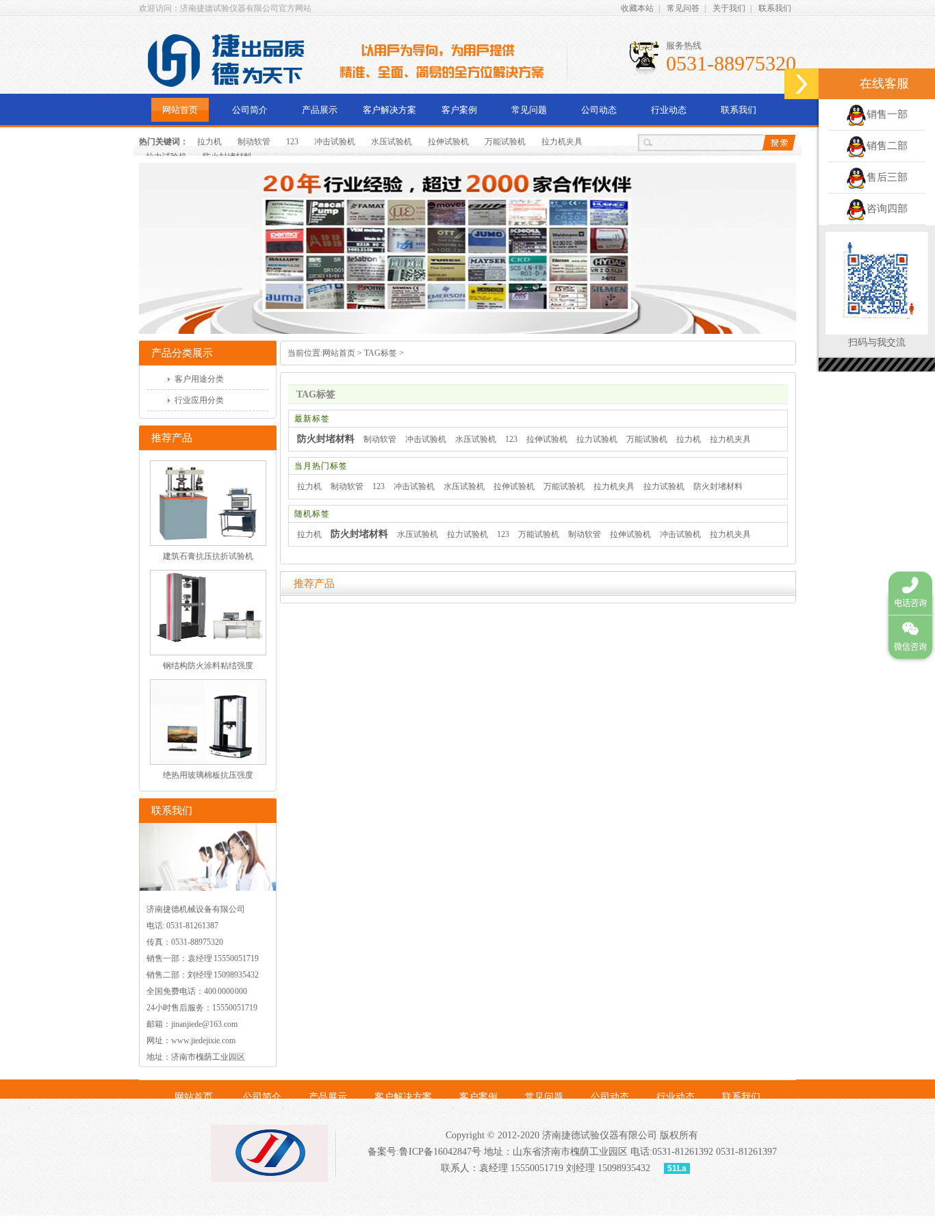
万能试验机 (505, 141)
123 (292, 141)
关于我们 (729, 8)
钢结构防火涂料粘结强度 (208, 665)
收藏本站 (637, 8)
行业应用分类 (199, 400)
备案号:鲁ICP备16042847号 (424, 1152)
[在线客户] (801, 83)
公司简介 (250, 110)
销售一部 (887, 114)
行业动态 (669, 110)
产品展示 (319, 110)
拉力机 (209, 141)
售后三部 (887, 177)
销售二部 (887, 145)
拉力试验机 (596, 439)
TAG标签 (380, 353)
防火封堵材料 (326, 439)
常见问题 (529, 110)
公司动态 (599, 110)
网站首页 (180, 110)
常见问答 (683, 8)
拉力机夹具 (561, 141)
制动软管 (254, 141)
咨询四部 (887, 208)
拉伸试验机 (448, 141)
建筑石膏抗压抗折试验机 (208, 556)
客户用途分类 (199, 379)
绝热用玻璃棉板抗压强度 (208, 775)
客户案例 (459, 110)
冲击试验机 (334, 141)
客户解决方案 (389, 110)
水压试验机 (391, 141)
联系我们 (774, 8)
